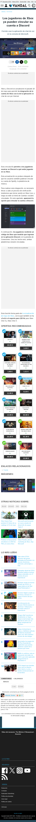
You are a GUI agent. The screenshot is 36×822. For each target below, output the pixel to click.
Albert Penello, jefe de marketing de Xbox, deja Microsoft (25, 542)
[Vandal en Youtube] (27, 770)
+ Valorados (18, 678)
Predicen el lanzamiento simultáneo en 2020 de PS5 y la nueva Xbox (8, 542)
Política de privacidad (7, 796)
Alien (28, 1)
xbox (17, 506)
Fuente (6, 470)
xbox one (23, 506)
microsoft (11, 506)
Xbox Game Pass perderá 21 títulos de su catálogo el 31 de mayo (8, 523)
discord (4, 506)
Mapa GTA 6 (15, 1)
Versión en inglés (18, 813)
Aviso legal (4, 799)
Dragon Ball (23, 1)
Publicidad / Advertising (7, 793)
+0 (21, 695)
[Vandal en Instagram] (19, 770)
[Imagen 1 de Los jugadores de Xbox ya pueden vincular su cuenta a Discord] (13, 485)
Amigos (6, 681)
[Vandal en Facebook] (4, 770)
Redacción (4, 788)
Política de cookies (6, 801)
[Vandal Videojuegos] (18, 5)
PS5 (32, 1)
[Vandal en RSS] (4, 776)
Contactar (4, 790)
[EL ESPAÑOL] (34, 6)
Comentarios (6, 678)
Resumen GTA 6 (6, 1)
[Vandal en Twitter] (12, 770)
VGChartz (4, 807)
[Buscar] (29, 5)
